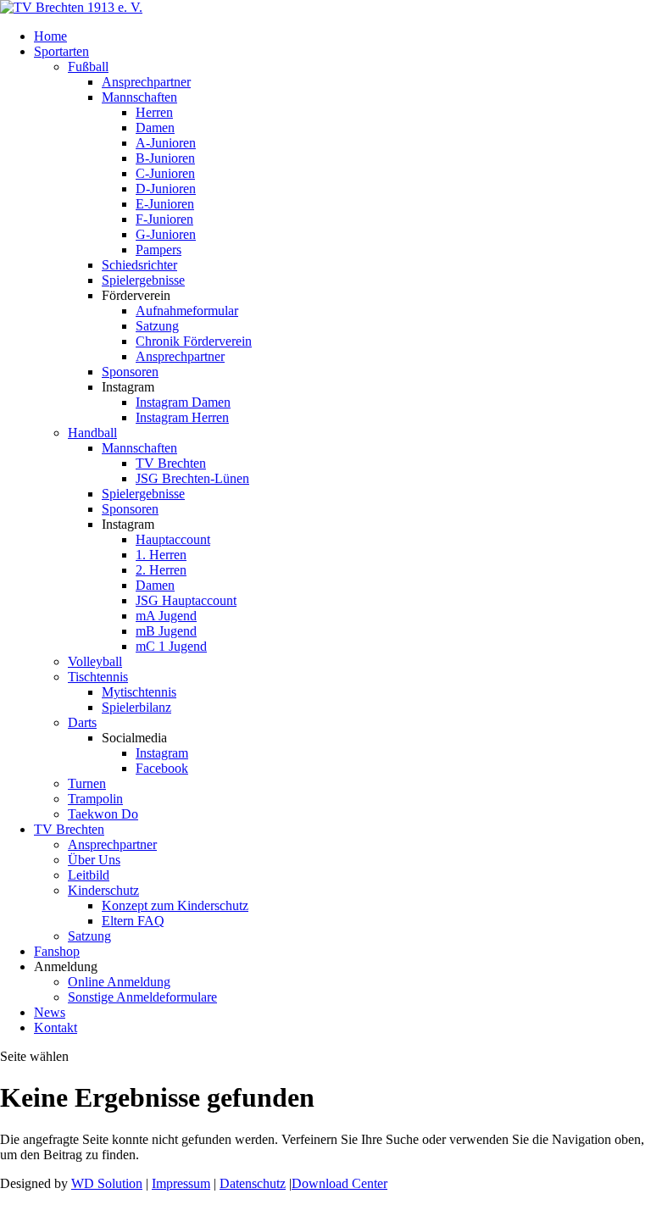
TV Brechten (171, 463)
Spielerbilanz (136, 707)
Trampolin (95, 798)
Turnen (87, 783)
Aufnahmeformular (187, 310)
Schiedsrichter (139, 265)
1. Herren (161, 554)
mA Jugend (166, 615)
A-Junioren (166, 143)
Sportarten (61, 51)
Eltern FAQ (133, 920)
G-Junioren (166, 234)
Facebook (162, 768)
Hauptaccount (173, 539)
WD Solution (106, 1183)
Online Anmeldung (119, 982)
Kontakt (55, 1027)
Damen (155, 127)
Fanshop (57, 951)
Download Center (339, 1183)
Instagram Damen (183, 402)
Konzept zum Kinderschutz (175, 905)
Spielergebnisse (143, 280)
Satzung (157, 326)
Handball (92, 432)
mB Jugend (166, 631)
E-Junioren (165, 204)
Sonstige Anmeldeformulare (142, 997)
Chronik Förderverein (194, 341)
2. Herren (161, 570)
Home (50, 36)
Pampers (158, 249)
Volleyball (95, 661)
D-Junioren (166, 188)
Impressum (181, 1183)
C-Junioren (165, 173)
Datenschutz (253, 1183)
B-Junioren (165, 158)
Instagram (162, 753)
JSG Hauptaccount (186, 600)
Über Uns (94, 859)
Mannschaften (139, 97)
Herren (154, 112)
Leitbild (88, 875)
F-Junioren (164, 219)
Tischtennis (98, 676)
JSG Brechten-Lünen (192, 478)
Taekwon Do (103, 814)
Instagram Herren (182, 417)
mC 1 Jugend (171, 646)
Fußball (88, 66)
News (49, 1012)
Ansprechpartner (146, 82)
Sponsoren (130, 371)
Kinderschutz (103, 890)
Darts (82, 722)
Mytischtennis (139, 692)
